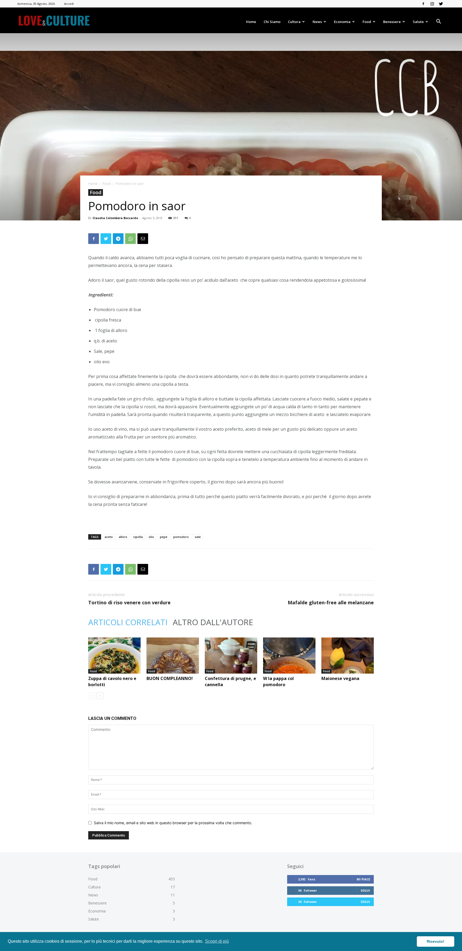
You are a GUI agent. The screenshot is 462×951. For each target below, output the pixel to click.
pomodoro (181, 537)
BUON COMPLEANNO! (170, 678)
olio (151, 537)
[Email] (142, 238)
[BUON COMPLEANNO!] (173, 655)
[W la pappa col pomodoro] (289, 655)
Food (367, 21)
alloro (123, 537)
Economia (342, 21)
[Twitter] (441, 3)
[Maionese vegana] (347, 655)
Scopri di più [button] (217, 941)
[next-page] (100, 695)
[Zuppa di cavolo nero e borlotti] (114, 655)
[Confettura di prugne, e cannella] (231, 655)
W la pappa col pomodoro (278, 681)
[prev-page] (91, 695)
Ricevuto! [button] (435, 941)
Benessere (392, 21)
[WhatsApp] (130, 238)
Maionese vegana (340, 678)
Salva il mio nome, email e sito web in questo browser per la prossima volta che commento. (173, 822)
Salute (418, 21)
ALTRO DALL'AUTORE (213, 622)
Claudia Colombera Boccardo (115, 218)
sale (198, 537)
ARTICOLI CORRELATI (127, 622)
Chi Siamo (272, 21)
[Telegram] (118, 238)
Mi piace (363, 879)
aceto (109, 537)
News (317, 21)
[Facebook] (423, 3)
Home (251, 21)
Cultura (294, 21)
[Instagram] (432, 3)
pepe (163, 537)
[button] (438, 22)
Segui (365, 890)
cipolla (138, 537)
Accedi (69, 4)
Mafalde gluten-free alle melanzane (331, 602)
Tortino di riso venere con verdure (129, 602)
